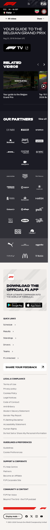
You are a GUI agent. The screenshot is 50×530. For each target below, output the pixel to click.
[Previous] (38, 64)
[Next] (44, 64)
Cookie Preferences (12, 452)
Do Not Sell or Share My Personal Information (25, 433)
